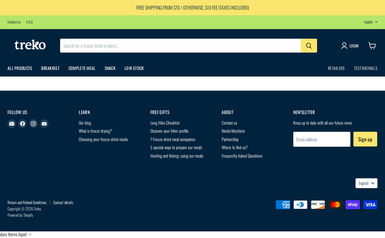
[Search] (309, 46)
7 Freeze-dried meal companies (172, 139)
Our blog (85, 122)
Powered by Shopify (20, 215)
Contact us (14, 22)
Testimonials (365, 68)
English (368, 22)
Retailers (336, 68)
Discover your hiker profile (169, 131)
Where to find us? (235, 147)
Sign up (365, 139)
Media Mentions (233, 131)
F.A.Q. (29, 22)
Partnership (230, 139)
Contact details (63, 202)
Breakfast (50, 68)
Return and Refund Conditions (27, 202)
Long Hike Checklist (165, 122)
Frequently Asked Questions (242, 155)
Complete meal (82, 68)
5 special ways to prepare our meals (176, 147)
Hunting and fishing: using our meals (176, 155)
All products (20, 68)
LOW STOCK (134, 68)
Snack (110, 68)
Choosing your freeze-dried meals (103, 139)
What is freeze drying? (95, 131)
